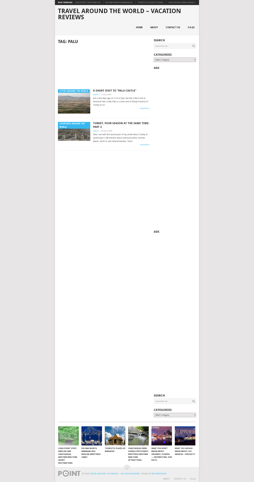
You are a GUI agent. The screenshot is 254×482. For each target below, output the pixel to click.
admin (95, 94)
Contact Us (173, 27)
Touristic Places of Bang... (150, 2)
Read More (144, 108)
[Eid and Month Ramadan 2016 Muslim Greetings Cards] (91, 435)
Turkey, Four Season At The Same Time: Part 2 (121, 125)
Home (139, 27)
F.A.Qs (191, 27)
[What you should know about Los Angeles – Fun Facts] (185, 435)
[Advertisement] (103, 67)
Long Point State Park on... (88, 2)
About (154, 27)
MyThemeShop (158, 473)
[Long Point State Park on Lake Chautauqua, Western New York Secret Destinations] (68, 435)
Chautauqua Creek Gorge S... (182, 2)
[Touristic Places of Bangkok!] (115, 435)
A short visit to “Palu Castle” (114, 90)
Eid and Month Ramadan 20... (119, 2)
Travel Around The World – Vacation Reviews (119, 14)
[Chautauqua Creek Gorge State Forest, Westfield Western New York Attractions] (138, 435)
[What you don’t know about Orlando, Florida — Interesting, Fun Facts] (161, 435)
